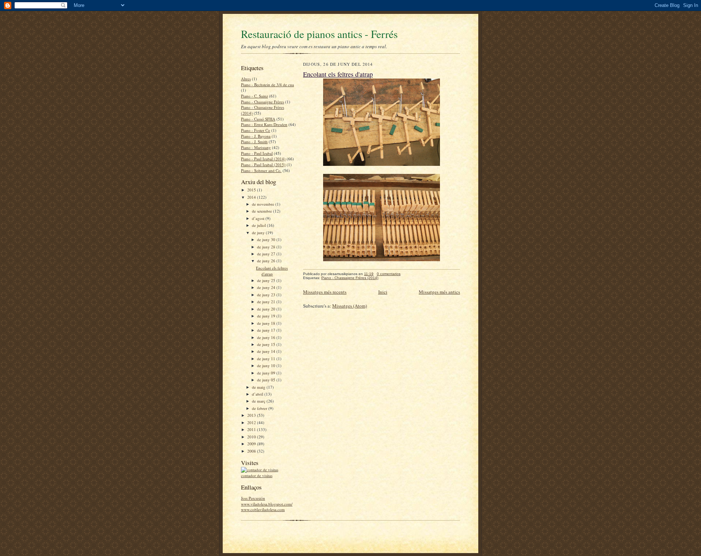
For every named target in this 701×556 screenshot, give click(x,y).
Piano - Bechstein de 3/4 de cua (267, 84)
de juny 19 (266, 316)
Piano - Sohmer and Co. (261, 170)
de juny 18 (266, 323)
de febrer (260, 408)
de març (259, 401)
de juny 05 (266, 379)
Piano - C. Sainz (254, 96)
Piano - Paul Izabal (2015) (263, 164)
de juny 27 (266, 253)
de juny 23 (266, 294)
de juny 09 (266, 373)
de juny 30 (266, 239)
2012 (252, 422)
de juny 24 (266, 287)
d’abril (258, 394)
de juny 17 (266, 330)
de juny (259, 232)
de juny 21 (266, 301)
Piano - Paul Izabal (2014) (263, 158)
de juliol (259, 225)
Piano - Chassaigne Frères (262, 101)
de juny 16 (266, 337)
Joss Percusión (253, 498)
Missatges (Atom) (349, 305)
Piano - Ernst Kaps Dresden (264, 124)
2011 (252, 429)
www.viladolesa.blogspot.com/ (266, 504)
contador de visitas (256, 475)
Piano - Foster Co (255, 130)
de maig (259, 387)
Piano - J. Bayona (256, 136)
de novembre (263, 204)
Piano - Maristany (256, 147)
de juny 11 (266, 358)
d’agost (258, 218)
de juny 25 (266, 280)
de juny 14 (266, 351)
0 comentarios (389, 274)
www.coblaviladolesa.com (263, 509)
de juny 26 (266, 260)
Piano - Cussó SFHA (258, 119)
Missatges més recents (324, 292)
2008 (252, 451)
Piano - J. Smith (254, 141)
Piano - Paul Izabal (257, 153)
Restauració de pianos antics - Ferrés (319, 34)
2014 (252, 197)
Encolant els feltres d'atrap (272, 271)
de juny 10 (266, 365)
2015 (252, 190)
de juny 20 (266, 309)
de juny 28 (266, 247)
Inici (382, 292)
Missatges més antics (439, 292)
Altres (246, 78)
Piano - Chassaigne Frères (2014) (349, 278)
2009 (252, 443)
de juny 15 (266, 344)
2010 (252, 436)
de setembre (262, 211)
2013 (252, 415)
